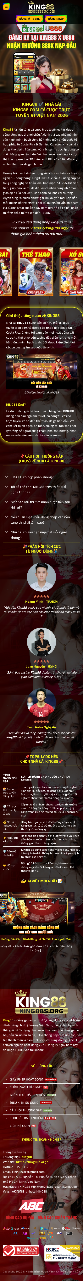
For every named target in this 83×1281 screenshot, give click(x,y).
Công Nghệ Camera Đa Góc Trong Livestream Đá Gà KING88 (43, 940)
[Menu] (6, 7)
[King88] (41, 6)
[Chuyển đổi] (6, 477)
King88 (8, 129)
